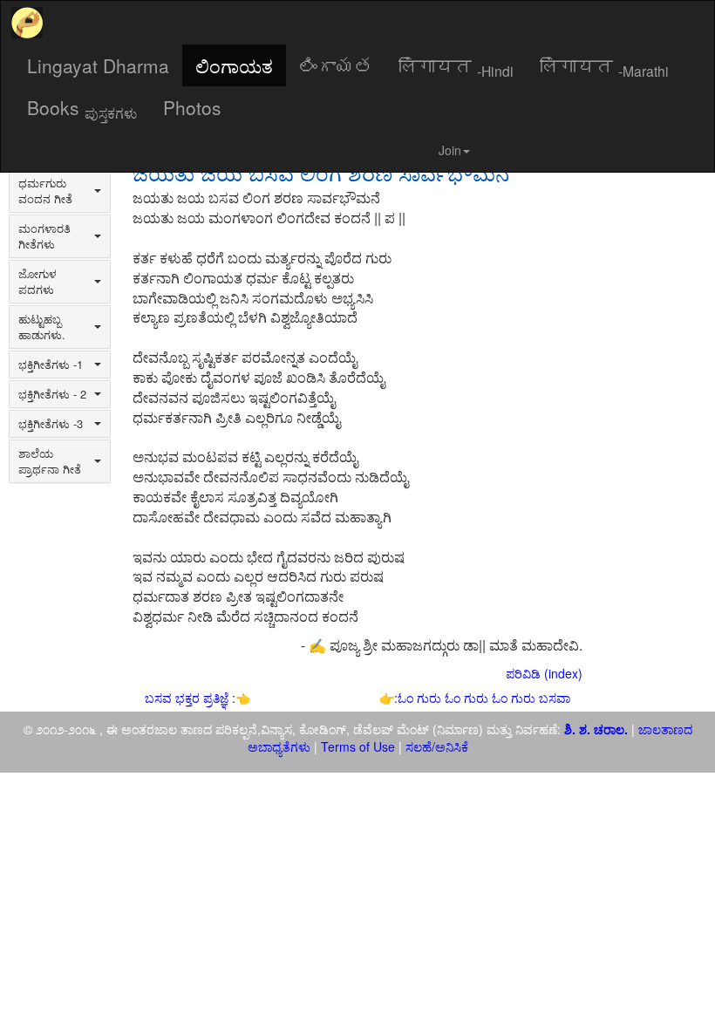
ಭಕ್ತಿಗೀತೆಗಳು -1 (50, 364)
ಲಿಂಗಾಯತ (234, 65)
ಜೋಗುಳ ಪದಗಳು (37, 281)
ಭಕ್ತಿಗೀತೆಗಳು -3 (50, 424)
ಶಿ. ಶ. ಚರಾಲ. (597, 729)
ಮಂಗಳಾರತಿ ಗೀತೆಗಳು (44, 236)
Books (82, 108)
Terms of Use (358, 746)
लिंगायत (456, 66)
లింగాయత (335, 65)
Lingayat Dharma (98, 65)
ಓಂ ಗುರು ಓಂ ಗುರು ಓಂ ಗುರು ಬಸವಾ (484, 697)
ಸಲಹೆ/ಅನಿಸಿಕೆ (435, 746)
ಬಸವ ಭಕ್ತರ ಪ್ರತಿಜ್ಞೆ (188, 697)
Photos (192, 107)
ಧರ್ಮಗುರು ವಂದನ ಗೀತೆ (45, 191)
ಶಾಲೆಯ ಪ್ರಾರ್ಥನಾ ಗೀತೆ (49, 461)
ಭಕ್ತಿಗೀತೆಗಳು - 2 (52, 394)
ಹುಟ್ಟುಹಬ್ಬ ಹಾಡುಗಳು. (41, 327)
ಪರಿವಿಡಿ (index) (544, 673)
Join (450, 150)
